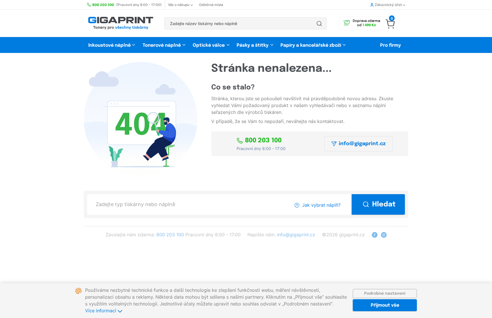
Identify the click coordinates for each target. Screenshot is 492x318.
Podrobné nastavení (384, 294)
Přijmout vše (385, 305)
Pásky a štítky (252, 45)
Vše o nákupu (178, 5)
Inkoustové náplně (109, 45)
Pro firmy (390, 45)
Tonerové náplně (162, 45)
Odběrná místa (211, 5)
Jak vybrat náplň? (321, 205)
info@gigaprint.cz (362, 143)
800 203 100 (263, 141)
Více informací (101, 310)
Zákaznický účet (388, 5)
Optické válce (209, 45)
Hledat (384, 204)
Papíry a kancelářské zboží (311, 45)
